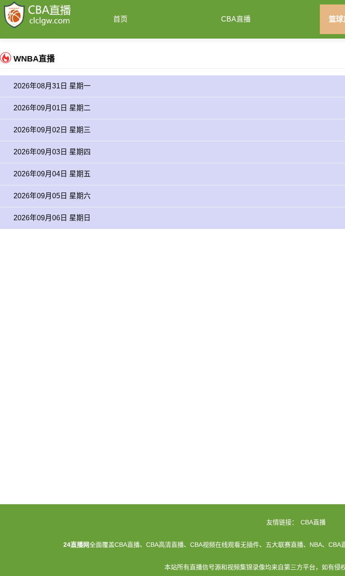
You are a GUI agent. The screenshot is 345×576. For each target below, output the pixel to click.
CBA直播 (236, 19)
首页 (120, 19)
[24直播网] (37, 14)
